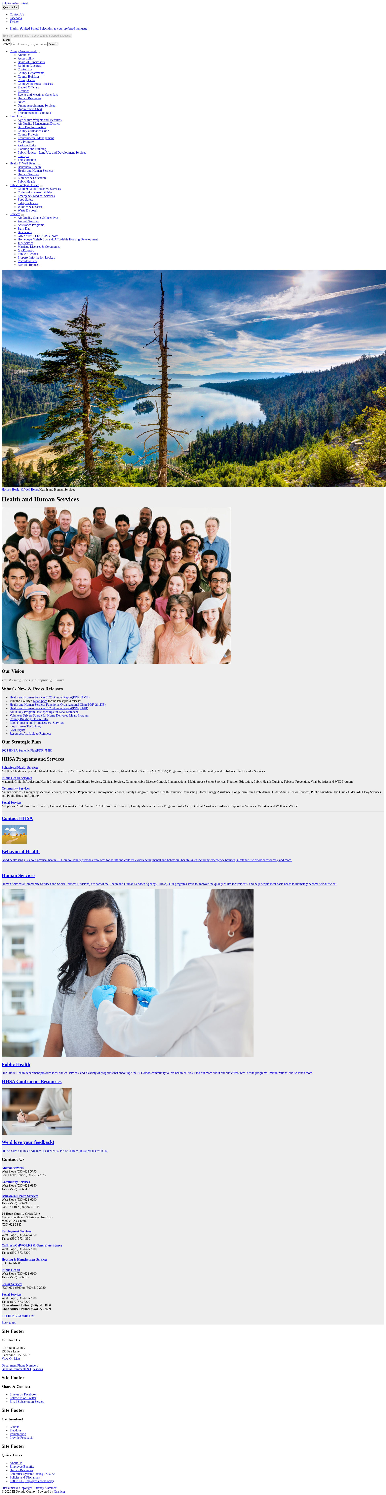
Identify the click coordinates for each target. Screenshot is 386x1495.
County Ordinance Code (33, 130)
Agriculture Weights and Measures (40, 120)
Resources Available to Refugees (30, 733)
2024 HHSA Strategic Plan (27, 750)
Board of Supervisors (31, 62)
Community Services (16, 788)
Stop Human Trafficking (25, 726)
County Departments (31, 73)
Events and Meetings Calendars (38, 94)
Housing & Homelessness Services (24, 1259)
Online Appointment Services (36, 105)
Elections (23, 91)
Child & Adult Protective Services (39, 188)
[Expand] (38, 52)
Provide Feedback (21, 1437)
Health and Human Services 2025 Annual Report (49, 697)
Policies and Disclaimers (25, 1477)
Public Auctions (28, 254)
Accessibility (26, 58)
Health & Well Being (23, 163)
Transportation (27, 159)
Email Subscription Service (27, 1401)
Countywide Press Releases (35, 83)
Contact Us (25, 69)
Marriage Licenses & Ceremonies (39, 246)
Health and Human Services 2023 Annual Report (49, 708)
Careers (14, 1426)
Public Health (26, 181)
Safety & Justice (28, 203)
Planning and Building (32, 149)
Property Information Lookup (36, 257)
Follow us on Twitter (23, 1398)
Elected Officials (28, 87)
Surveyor (23, 156)
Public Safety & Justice (24, 185)
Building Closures (29, 65)
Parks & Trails (27, 145)
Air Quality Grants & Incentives (38, 217)
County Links (26, 80)
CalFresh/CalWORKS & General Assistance (32, 1245)
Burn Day (24, 228)
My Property (26, 141)
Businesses (25, 232)
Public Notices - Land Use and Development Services (52, 152)
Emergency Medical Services (36, 196)
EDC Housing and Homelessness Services (37, 722)
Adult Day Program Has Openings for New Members (44, 712)
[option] (197, 28)
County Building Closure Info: (29, 719)
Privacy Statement (45, 1488)
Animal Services (28, 221)
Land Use (16, 116)
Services (15, 214)
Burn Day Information (32, 127)
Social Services (12, 802)
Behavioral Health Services (20, 767)
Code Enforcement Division (35, 192)
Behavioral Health (29, 167)
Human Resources (29, 98)
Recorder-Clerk (27, 261)
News (21, 102)
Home (5, 489)
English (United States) (48, 28)
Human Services (28, 174)
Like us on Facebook (23, 1394)
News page (40, 701)
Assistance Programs (31, 225)
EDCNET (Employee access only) (32, 1481)
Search (6, 44)
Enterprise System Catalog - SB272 (32, 1473)
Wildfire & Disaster (30, 206)
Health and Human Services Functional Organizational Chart (58, 704)
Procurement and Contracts (35, 112)
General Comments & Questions (22, 1369)
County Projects (28, 134)
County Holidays (28, 76)
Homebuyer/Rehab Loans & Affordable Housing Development (58, 239)
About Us (24, 54)
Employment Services (16, 1231)
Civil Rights (17, 730)
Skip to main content (15, 3)
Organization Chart (30, 109)
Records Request (28, 264)
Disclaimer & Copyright (17, 1488)
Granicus (59, 1491)
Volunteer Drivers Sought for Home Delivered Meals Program (49, 715)
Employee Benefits (22, 1466)
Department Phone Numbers (20, 1365)
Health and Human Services (35, 170)
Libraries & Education (32, 178)
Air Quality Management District (39, 123)
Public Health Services (17, 778)
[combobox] (37, 36)
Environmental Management (36, 138)
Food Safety (25, 199)
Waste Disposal (27, 210)
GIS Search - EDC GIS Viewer (38, 235)
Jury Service (25, 243)
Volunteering (18, 1434)
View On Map (11, 1358)
